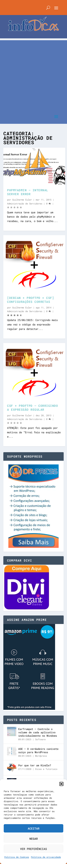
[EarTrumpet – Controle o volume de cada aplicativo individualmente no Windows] (11, 731)
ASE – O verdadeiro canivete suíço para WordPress (38, 750)
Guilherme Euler (22, 199)
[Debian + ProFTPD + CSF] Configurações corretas (30, 300)
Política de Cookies (16, 856)
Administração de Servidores (24, 203)
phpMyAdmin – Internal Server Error (27, 192)
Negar (33, 838)
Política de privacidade (46, 856)
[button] (61, 784)
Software (40, 739)
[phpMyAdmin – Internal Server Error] (34, 166)
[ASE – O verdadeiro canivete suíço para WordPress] (11, 751)
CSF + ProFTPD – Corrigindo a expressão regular (32, 407)
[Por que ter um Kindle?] (11, 767)
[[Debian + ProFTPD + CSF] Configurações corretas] (34, 263)
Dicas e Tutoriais (46, 768)
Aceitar (33, 828)
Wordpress (41, 755)
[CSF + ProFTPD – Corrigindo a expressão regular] (34, 371)
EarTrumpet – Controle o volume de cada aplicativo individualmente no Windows (37, 732)
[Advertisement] (33, 73)
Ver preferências (33, 849)
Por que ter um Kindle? (34, 765)
